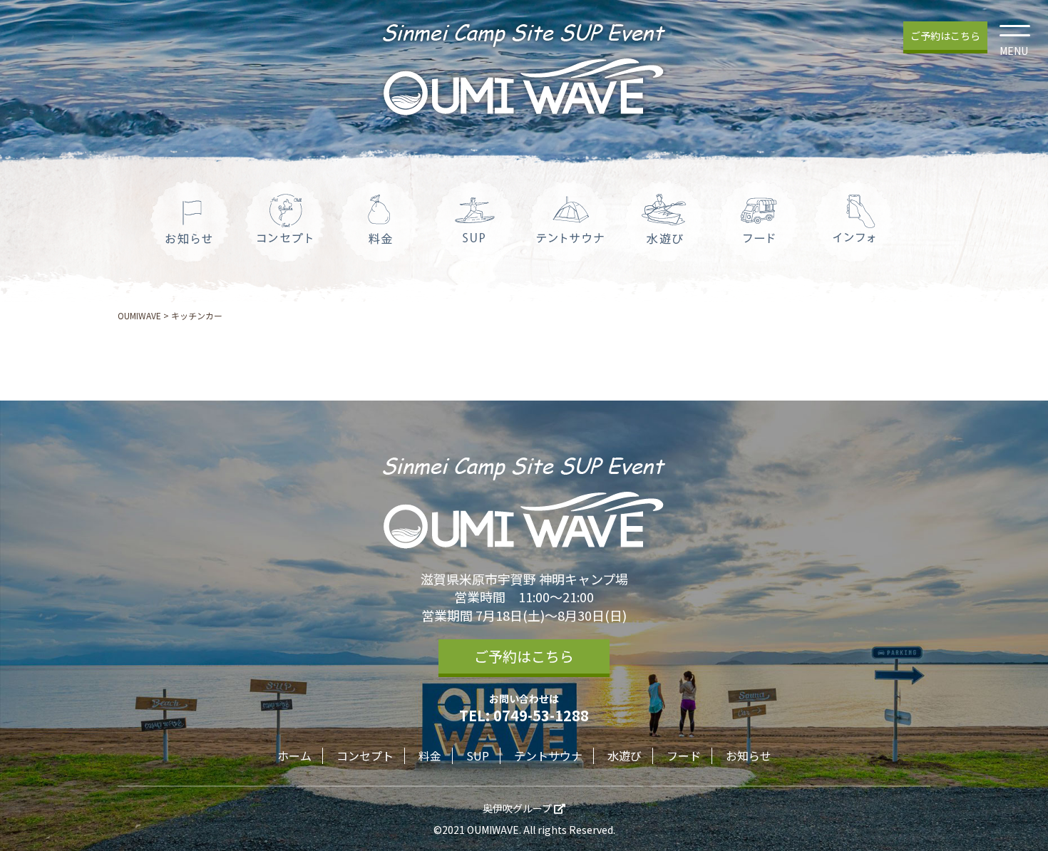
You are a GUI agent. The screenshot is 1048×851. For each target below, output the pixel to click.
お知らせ (748, 755)
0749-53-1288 (541, 715)
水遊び (624, 755)
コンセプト (365, 755)
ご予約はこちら (945, 36)
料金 (429, 755)
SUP (477, 755)
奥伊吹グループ (518, 808)
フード (684, 755)
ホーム (294, 755)
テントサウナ (548, 755)
